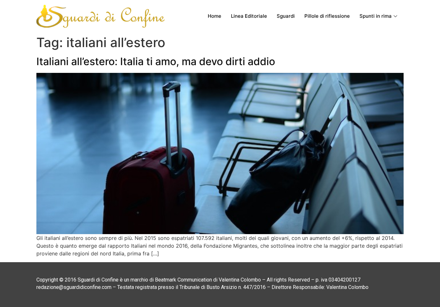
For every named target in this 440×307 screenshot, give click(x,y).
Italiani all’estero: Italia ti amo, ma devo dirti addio (155, 61)
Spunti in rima (375, 16)
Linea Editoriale (249, 16)
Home (214, 16)
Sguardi (286, 16)
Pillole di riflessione (327, 16)
